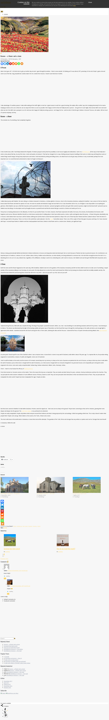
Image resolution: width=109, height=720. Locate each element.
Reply (5, 578)
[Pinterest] (10, 63)
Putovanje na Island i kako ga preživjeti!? (15, 661)
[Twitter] (4, 63)
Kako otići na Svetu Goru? (11, 660)
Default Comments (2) (9, 599)
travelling (7, 551)
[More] (22, 63)
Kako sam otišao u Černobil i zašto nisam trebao (17, 663)
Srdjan (7, 526)
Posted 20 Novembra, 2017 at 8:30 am (17, 570)
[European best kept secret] (90, 485)
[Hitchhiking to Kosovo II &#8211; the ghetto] (18, 485)
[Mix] (16, 63)
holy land (25, 526)
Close (90, 2)
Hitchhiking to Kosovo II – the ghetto (10, 493)
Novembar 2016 (8, 686)
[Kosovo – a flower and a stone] (54, 52)
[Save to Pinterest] (6, 715)
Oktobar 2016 (7, 687)
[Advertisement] (54, 89)
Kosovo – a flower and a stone (12, 644)
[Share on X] (5, 713)
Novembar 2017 (8, 681)
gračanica (19, 526)
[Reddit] (13, 63)
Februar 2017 (7, 684)
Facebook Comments (9, 601)
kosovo (35, 526)
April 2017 (6, 683)
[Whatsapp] (18, 63)
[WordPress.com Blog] (12, 693)
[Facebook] (2, 63)
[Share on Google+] (6, 527)
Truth (51, 219)
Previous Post (4, 558)
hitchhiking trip (86, 151)
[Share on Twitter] (4, 527)
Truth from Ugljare (26, 411)
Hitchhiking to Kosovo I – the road (45, 493)
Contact (6, 14)
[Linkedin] (7, 63)
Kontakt (7, 656)
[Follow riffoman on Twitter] (3, 693)
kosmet (30, 526)
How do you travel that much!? (66, 548)
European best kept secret (79, 493)
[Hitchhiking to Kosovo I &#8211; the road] (54, 485)
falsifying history (28, 368)
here (74, 5)
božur (14, 526)
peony (39, 526)
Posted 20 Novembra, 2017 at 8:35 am (20, 586)
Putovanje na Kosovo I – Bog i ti (13, 658)
